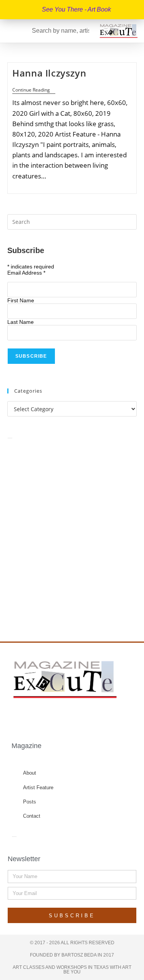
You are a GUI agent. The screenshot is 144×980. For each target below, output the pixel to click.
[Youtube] (87, 716)
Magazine (26, 746)
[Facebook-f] (43, 716)
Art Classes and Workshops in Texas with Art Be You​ (72, 970)
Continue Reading (33, 90)
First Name (20, 300)
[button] (9, 31)
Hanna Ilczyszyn (49, 73)
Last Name (20, 322)
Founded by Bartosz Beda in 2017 (72, 955)
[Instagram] (72, 716)
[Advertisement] (72, 532)
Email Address (26, 273)
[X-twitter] (58, 716)
